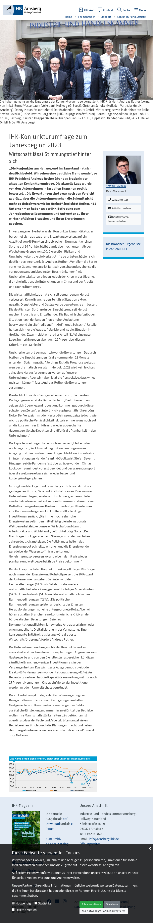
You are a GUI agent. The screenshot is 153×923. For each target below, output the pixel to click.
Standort (106, 17)
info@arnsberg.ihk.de (104, 839)
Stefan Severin (116, 186)
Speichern (112, 904)
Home (68, 17)
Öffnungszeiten (90, 844)
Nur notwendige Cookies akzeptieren (104, 911)
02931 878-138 (119, 199)
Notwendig (23, 903)
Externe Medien (26, 909)
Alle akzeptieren (91, 904)
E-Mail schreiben (121, 208)
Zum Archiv (53, 839)
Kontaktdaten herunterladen (118, 219)
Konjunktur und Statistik (131, 17)
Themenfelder (86, 17)
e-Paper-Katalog (57, 844)
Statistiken (45, 903)
